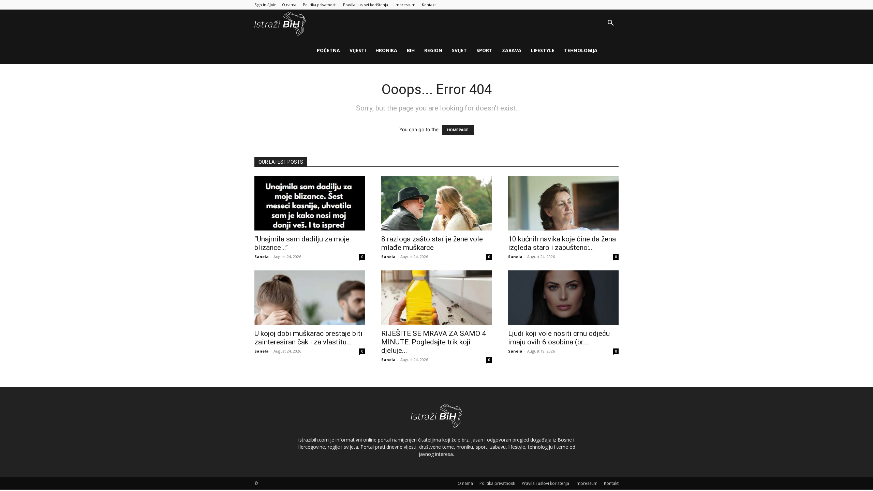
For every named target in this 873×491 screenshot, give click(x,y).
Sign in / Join (265, 4)
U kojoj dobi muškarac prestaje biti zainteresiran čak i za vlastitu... (308, 337)
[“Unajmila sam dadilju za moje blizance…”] (309, 203)
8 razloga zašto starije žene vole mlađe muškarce (432, 243)
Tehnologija (580, 50)
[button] (610, 23)
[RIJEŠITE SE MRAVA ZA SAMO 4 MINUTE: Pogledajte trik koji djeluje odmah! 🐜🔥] (436, 297)
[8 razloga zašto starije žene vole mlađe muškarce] (436, 203)
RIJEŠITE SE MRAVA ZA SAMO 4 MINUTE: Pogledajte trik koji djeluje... (433, 342)
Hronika (386, 50)
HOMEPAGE (458, 130)
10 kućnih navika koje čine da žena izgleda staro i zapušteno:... (562, 243)
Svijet (459, 50)
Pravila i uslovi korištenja (365, 4)
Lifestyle (542, 50)
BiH (411, 50)
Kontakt (429, 4)
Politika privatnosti (320, 4)
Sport (484, 50)
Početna (328, 50)
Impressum (405, 4)
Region (433, 50)
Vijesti (358, 50)
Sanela (261, 256)
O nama (289, 4)
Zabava (511, 50)
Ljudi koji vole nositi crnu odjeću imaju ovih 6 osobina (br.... (559, 337)
